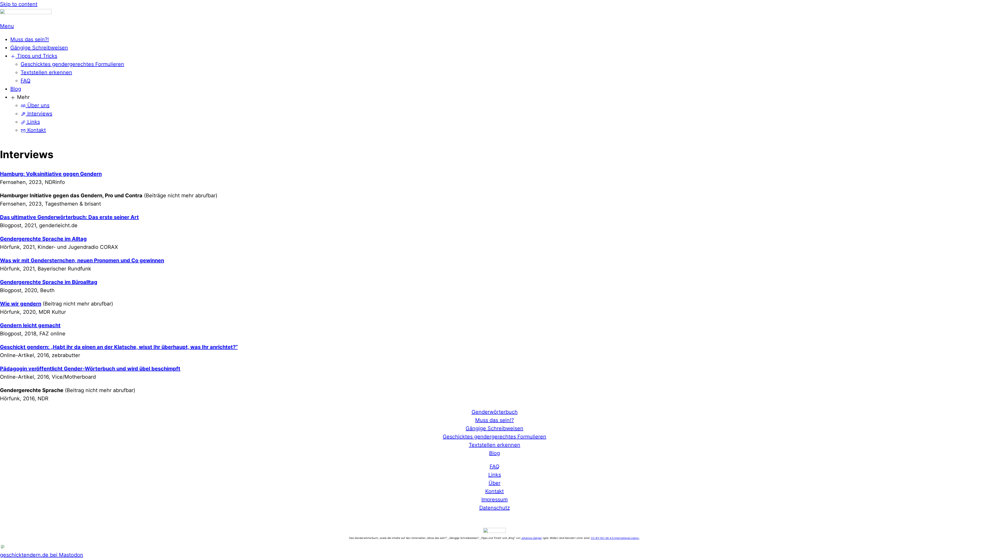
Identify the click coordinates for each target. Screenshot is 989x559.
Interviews (39, 114)
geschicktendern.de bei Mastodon (41, 555)
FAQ (25, 81)
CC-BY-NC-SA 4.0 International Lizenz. (615, 537)
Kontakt (36, 130)
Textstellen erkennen (46, 72)
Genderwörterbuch (495, 412)
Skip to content (18, 4)
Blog (15, 89)
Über (494, 483)
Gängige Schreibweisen (39, 48)
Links (33, 122)
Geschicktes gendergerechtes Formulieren (72, 64)
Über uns (37, 105)
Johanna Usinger (531, 537)
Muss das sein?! (29, 39)
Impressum (494, 499)
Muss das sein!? (494, 420)
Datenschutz (494, 508)
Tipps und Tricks (36, 56)
